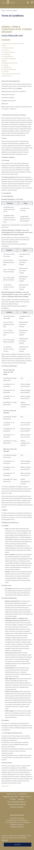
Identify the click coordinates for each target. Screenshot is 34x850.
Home (3, 10)
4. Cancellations (5, 54)
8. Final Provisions (6, 76)
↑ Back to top (5, 786)
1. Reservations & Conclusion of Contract (12, 43)
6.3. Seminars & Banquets (8, 69)
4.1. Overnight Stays (7, 56)
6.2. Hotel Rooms (6, 67)
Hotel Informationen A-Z (17, 802)
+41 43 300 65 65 (11, 822)
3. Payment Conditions (7, 48)
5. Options (4, 61)
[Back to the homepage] (8, 2)
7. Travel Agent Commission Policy (10, 73)
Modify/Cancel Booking (17, 804)
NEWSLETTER (12, 794)
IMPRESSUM (22, 794)
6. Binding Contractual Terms (9, 63)
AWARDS (21, 799)
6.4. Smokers (5, 71)
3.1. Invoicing (5, 50)
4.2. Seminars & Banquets (8, 58)
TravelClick (21, 826)
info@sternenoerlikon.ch (17, 824)
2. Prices (3, 45)
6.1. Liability (4, 65)
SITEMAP (13, 799)
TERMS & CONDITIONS (10, 797)
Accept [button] (17, 844)
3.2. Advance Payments (8, 52)
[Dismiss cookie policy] (31, 848)
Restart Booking (16, 807)
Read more (5, 840)
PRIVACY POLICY (25, 797)
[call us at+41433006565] (28, 2)
